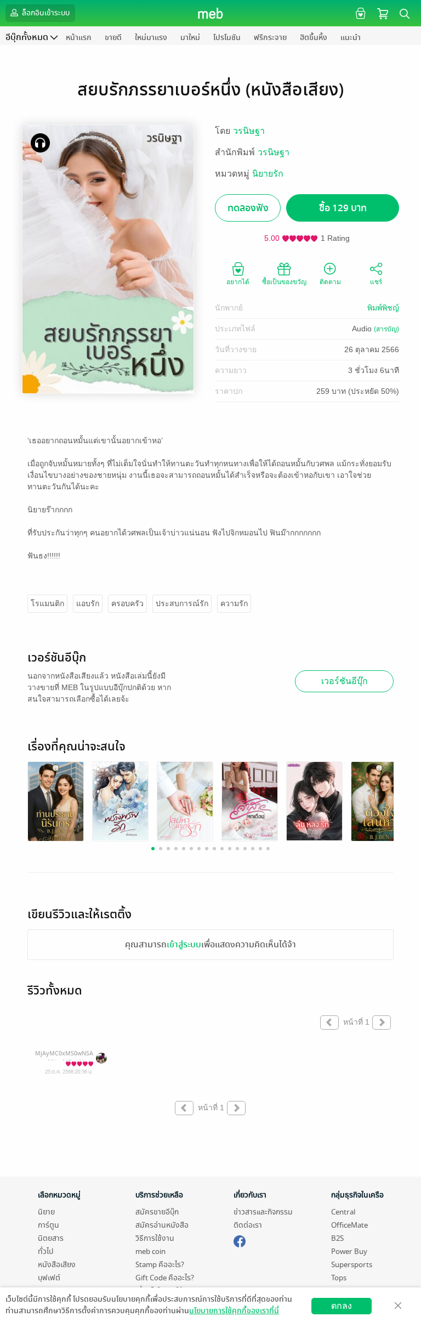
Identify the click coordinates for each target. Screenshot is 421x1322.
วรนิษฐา (249, 130)
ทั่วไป (45, 1251)
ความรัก (234, 603)
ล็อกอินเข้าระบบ (45, 13)
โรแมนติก (47, 603)
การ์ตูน (48, 1225)
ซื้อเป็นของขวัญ (284, 282)
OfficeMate (349, 1225)
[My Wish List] (359, 13)
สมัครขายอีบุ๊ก (157, 1212)
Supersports (351, 1264)
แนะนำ (350, 37)
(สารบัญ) (386, 329)
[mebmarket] (240, 1239)
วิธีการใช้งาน (154, 1238)
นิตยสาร (51, 1238)
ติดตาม (330, 282)
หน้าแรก (79, 37)
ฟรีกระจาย (270, 37)
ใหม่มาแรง (151, 37)
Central (343, 1212)
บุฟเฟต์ (49, 1278)
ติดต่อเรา (248, 1225)
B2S (337, 1238)
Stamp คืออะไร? (159, 1264)
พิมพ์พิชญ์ (383, 307)
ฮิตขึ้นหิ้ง (313, 37)
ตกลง (341, 1305)
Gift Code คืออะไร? (164, 1278)
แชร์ (376, 282)
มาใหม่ (190, 37)
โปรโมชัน (227, 37)
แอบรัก (87, 603)
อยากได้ (237, 282)
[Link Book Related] (55, 802)
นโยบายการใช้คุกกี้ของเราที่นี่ (234, 1311)
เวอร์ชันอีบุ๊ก (344, 681)
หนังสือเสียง (57, 1264)
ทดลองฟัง (248, 208)
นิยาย (46, 1212)
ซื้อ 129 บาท (343, 208)
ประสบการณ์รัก (182, 603)
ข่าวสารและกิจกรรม (263, 1212)
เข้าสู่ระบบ (184, 944)
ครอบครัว (127, 603)
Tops (338, 1278)
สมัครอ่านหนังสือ (162, 1225)
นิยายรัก (267, 173)
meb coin (150, 1251)
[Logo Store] (210, 13)
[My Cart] (382, 13)
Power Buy (349, 1251)
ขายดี (113, 37)
